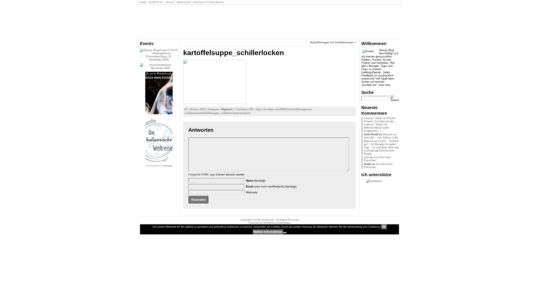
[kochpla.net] (269, 21)
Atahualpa (284, 222)
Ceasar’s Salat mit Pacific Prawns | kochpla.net (380, 120)
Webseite (251, 192)
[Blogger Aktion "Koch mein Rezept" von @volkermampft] (159, 113)
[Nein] (285, 232)
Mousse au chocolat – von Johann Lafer (381, 136)
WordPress (269, 222)
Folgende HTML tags (201, 174)
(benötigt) (255, 180)
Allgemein (227, 109)
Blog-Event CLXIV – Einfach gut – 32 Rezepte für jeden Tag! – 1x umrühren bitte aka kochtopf (381, 146)
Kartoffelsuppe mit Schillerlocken (332, 42)
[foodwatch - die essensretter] (380, 181)
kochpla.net (163, 16)
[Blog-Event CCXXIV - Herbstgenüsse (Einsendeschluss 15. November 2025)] (159, 59)
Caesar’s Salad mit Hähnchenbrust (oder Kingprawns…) (376, 127)
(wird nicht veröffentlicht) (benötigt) (271, 186)
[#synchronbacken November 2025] (159, 68)
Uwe (366, 157)
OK (384, 226)
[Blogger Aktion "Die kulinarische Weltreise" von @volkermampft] (159, 168)
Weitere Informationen (267, 231)
